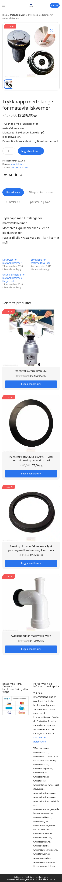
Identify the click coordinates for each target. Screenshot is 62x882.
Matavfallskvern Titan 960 (31, 371)
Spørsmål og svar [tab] (39, 202)
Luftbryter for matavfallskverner (11, 261)
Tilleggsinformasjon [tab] (41, 192)
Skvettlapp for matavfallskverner (40, 261)
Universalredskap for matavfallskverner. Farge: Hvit (13, 278)
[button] (51, 30)
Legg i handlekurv (31, 151)
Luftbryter (14, 167)
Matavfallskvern (17, 14)
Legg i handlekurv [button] (31, 383)
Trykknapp (24, 167)
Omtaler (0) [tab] (13, 202)
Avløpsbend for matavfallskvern (31, 636)
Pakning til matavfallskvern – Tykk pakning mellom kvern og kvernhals (31, 548)
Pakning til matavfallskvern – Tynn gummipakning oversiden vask (31, 458)
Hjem (4, 14)
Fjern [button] (52, 879)
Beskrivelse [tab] (13, 192)
